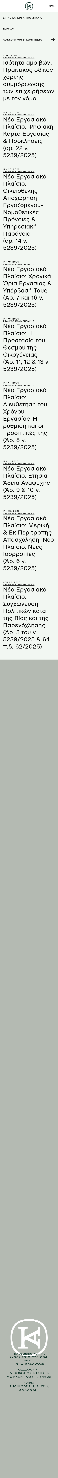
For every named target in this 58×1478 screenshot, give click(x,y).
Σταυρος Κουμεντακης (18, 58)
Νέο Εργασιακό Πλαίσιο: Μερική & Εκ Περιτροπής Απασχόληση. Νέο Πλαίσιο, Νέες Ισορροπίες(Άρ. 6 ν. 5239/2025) (28, 543)
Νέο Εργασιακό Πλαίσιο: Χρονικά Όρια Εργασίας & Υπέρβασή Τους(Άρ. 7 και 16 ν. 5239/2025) (27, 287)
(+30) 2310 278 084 (29, 1357)
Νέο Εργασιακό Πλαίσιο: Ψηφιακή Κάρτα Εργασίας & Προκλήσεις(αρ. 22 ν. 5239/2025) (28, 137)
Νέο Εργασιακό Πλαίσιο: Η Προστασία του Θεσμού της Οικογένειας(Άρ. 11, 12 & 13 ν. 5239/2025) (26, 347)
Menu (52, 6)
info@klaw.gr (30, 1363)
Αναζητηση (51, 39)
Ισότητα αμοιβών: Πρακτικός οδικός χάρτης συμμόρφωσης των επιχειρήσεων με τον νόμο (28, 80)
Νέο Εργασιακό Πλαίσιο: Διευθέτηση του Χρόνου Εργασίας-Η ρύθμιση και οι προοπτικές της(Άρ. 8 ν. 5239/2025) (25, 419)
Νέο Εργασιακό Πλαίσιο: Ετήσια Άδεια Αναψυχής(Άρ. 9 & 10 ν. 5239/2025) (26, 483)
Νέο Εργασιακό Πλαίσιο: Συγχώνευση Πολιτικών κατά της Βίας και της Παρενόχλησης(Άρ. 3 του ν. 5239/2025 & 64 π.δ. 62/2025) (26, 618)
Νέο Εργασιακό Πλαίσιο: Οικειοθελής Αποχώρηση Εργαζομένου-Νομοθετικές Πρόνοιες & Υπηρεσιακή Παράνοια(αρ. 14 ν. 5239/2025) (24, 212)
